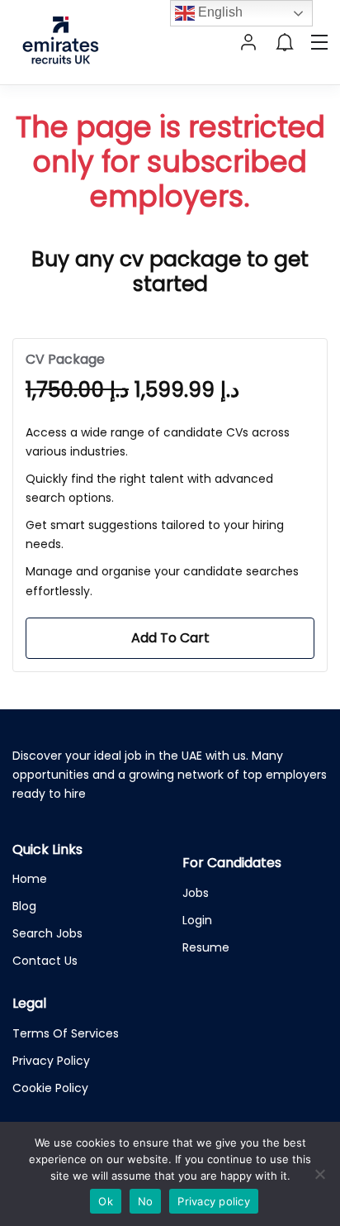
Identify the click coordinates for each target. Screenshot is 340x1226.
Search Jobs (47, 933)
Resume (205, 947)
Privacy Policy (51, 1060)
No (145, 1201)
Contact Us (45, 960)
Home (29, 879)
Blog (24, 906)
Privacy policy (213, 1201)
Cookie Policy (50, 1088)
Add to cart (170, 637)
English (219, 12)
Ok (105, 1201)
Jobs (195, 893)
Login (197, 920)
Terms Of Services (65, 1033)
